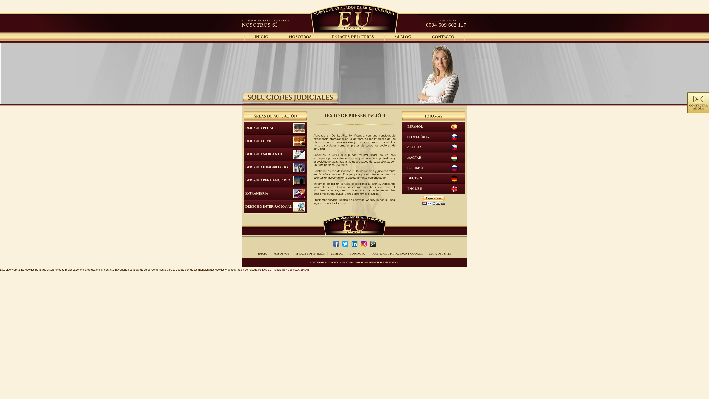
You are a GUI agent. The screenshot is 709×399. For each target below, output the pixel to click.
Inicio (261, 36)
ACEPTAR (303, 269)
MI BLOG (337, 253)
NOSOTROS (300, 36)
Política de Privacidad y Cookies (277, 269)
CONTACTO (443, 36)
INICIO (262, 253)
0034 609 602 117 (446, 25)
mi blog (402, 36)
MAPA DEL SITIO (440, 253)
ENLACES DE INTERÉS (353, 36)
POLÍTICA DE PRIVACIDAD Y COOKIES (397, 253)
